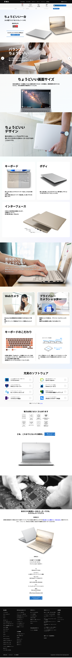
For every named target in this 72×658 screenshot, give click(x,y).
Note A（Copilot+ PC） (6, 614)
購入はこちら (56, 8)
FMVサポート (32, 610)
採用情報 (59, 621)
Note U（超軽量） (5, 627)
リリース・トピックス (61, 619)
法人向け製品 (28, 1)
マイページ (43, 1)
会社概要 (59, 612)
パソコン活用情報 (32, 614)
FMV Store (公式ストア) (21, 610)
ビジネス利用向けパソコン (20, 623)
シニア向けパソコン (20, 621)
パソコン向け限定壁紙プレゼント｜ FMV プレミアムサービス (50, 630)
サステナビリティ (60, 617)
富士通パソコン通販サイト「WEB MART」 (52, 520)
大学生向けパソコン (20, 619)
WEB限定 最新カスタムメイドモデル (22, 615)
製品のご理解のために (20, 635)
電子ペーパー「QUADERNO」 (49, 635)
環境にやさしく (19, 642)
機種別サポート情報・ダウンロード (35, 619)
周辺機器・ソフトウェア (20, 626)
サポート (38, 1)
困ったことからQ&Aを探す (34, 612)
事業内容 (59, 614)
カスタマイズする (36, 598)
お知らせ (31, 623)
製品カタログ (5, 648)
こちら (41, 403)
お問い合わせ (65, 1)
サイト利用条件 (16, 654)
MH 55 (16, 8)
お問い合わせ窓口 (32, 617)
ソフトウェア (46, 8)
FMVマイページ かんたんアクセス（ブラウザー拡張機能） (50, 619)
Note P (4, 617)
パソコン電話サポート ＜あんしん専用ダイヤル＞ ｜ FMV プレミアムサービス (50, 628)
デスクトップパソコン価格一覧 (21, 614)
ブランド (59, 615)
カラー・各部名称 (26, 8)
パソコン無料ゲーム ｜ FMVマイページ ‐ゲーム (50, 616)
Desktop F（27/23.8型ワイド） (7, 640)
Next (69, 58)
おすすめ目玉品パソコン (20, 617)
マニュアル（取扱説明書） (34, 630)
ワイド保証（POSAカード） (21, 633)
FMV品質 (18, 637)
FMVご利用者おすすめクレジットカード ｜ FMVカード (50, 622)
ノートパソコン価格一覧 (20, 612)
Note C (4, 632)
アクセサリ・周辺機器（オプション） (8, 646)
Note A (4, 615)
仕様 (36, 8)
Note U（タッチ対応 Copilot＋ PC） (8, 623)
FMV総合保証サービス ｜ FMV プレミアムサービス (50, 625)
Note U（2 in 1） (5, 630)
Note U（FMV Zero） (6, 629)
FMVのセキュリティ (19, 639)
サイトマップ (10, 654)
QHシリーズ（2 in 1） (6, 636)
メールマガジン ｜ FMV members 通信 (49, 614)
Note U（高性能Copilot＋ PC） (7, 621)
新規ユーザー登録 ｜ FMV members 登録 (49, 612)
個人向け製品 (23, 1)
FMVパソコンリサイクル (33, 621)
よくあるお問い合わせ (33, 615)
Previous (2, 58)
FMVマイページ (47, 610)
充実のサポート (19, 644)
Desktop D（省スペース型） (7, 642)
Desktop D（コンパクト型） (7, 644)
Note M (4, 634)
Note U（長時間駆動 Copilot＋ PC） (8, 625)
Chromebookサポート (34, 627)
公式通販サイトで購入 (15, 34)
